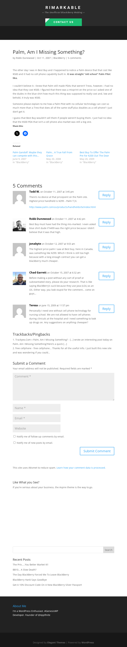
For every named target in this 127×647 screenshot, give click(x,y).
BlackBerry (59, 57)
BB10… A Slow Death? (24, 569)
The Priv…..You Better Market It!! (30, 564)
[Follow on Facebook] (53, 36)
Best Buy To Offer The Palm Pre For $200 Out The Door (95, 154)
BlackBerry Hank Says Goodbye (30, 579)
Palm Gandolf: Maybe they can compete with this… (27, 154)
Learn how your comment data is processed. (81, 467)
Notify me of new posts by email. (35, 442)
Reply (106, 195)
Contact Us (64, 22)
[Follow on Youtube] (73, 36)
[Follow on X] (60, 36)
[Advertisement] (70, 517)
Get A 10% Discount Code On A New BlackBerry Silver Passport (47, 584)
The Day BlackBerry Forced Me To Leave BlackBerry (41, 574)
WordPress (88, 642)
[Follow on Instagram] (66, 36)
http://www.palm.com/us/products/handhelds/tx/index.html (62, 207)
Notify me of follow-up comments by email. (40, 436)
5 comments (74, 57)
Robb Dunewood (25, 57)
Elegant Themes (56, 642)
